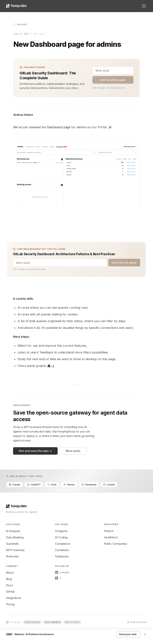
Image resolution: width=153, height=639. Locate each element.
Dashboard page (58, 127)
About (10, 572)
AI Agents (61, 531)
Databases (62, 556)
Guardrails (12, 543)
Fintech (108, 531)
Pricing (10, 604)
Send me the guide (124, 262)
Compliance (62, 543)
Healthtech (111, 537)
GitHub (10, 591)
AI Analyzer (13, 531)
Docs (9, 585)
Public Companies (115, 543)
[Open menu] (144, 6)
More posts (73, 450)
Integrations (13, 598)
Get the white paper (113, 79)
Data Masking (15, 537)
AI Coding (61, 537)
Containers (62, 550)
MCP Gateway (15, 550)
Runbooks (12, 556)
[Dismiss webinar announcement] (145, 634)
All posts (22, 24)
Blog (9, 579)
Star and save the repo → (35, 450)
